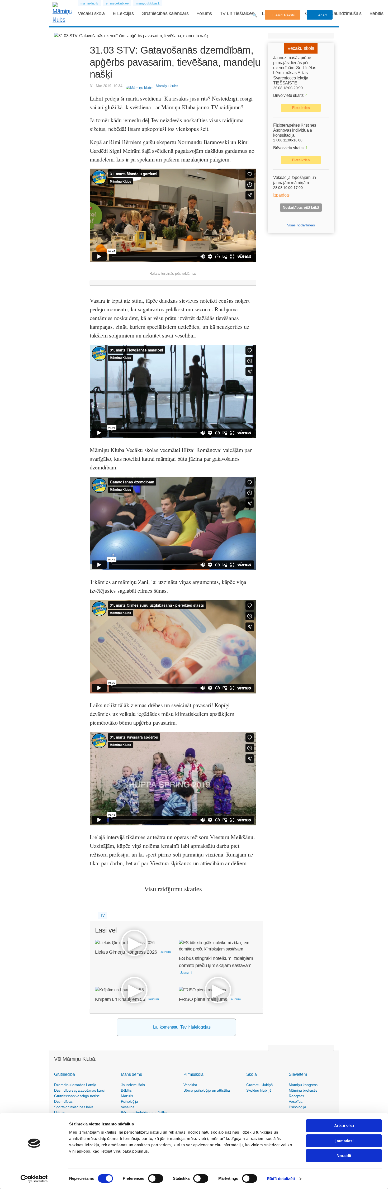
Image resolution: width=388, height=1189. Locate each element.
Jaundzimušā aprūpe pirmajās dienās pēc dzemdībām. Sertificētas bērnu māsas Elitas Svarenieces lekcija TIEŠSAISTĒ (294, 70)
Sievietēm (298, 1074)
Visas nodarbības (301, 225)
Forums (204, 13)
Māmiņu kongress (303, 1085)
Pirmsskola (193, 1074)
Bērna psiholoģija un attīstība (144, 1112)
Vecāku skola (91, 13)
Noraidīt (344, 1155)
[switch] (155, 1178)
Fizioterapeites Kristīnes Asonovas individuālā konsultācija (294, 130)
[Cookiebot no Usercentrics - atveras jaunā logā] (34, 1179)
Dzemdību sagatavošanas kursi (79, 1090)
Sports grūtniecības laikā (73, 1107)
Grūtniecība (64, 1074)
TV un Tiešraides (237, 13)
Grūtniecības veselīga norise (77, 1096)
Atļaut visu (344, 1126)
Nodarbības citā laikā (301, 207)
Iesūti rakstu (285, 15)
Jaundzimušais (346, 13)
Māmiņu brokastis (303, 1090)
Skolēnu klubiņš (258, 1090)
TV (102, 915)
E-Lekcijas (123, 13)
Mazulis (127, 1096)
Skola (251, 1074)
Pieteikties (301, 108)
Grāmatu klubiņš (259, 1085)
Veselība (128, 1107)
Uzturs (59, 1112)
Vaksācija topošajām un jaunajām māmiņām (294, 180)
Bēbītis (377, 13)
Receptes (296, 1096)
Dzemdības (63, 1101)
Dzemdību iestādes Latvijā (75, 1085)
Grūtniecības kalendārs (164, 13)
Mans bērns (131, 1074)
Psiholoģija (129, 1101)
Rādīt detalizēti (281, 1178)
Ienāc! (321, 15)
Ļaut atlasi (343, 1141)
